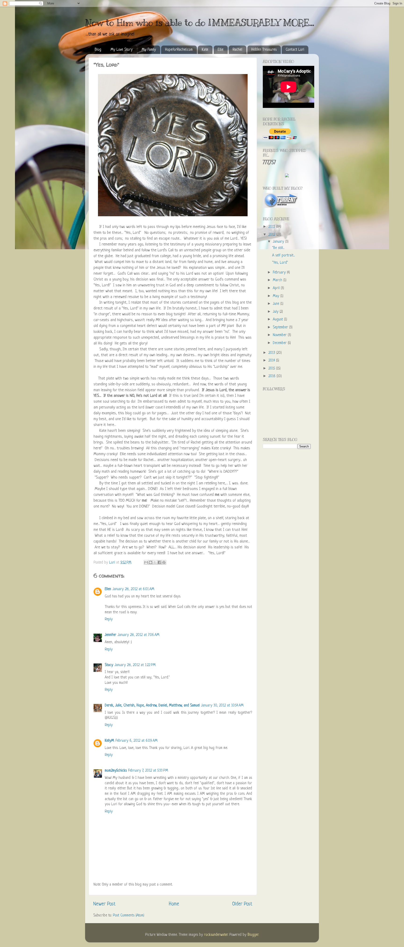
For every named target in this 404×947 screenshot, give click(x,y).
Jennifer (110, 635)
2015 (272, 369)
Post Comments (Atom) (128, 916)
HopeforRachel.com (179, 50)
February (280, 273)
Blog (98, 50)
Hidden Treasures (264, 50)
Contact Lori (295, 50)
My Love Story (122, 50)
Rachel (237, 50)
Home (174, 904)
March (278, 280)
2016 (272, 376)
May (276, 296)
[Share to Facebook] (159, 562)
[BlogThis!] (150, 562)
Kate (205, 50)
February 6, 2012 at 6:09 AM (136, 741)
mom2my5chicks (116, 771)
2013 (272, 353)
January (279, 242)
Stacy (109, 665)
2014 (272, 361)
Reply (109, 619)
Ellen (108, 589)
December (280, 343)
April (277, 288)
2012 (272, 235)
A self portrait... (283, 256)
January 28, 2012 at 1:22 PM (135, 665)
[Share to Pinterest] (164, 562)
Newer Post (104, 904)
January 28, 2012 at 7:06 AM (138, 635)
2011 (272, 227)
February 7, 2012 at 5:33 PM (148, 771)
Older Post (242, 904)
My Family (149, 50)
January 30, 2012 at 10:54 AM (222, 706)
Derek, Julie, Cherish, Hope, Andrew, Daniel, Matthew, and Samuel (152, 706)
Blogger (253, 935)
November (280, 335)
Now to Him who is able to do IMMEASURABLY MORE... (199, 22)
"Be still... (278, 248)
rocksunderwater (216, 935)
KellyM (109, 741)
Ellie (221, 50)
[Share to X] (155, 562)
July (276, 312)
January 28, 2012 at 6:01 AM (133, 589)
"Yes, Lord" (280, 263)
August (278, 320)
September (281, 328)
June (276, 304)
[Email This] (146, 562)
